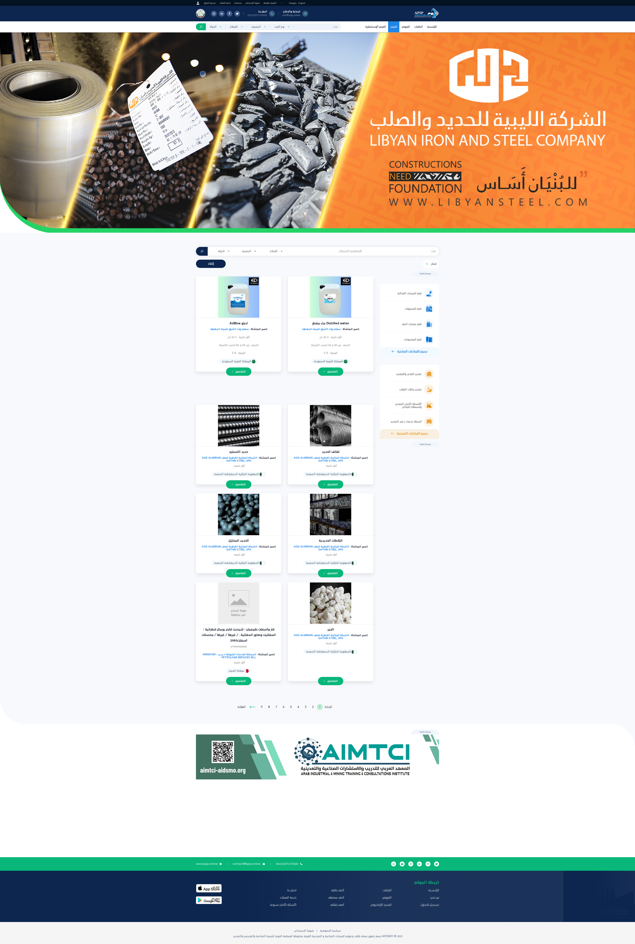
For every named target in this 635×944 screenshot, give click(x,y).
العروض (406, 27)
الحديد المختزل (239, 540)
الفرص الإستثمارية (375, 27)
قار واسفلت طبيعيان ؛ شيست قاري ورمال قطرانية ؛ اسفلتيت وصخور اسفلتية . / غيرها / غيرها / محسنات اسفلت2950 (239, 635)
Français (292, 3)
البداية (328, 707)
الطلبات (418, 27)
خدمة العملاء (225, 3)
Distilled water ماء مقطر (330, 323)
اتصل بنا (291, 890)
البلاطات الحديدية (330, 540)
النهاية (241, 707)
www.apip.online (206, 864)
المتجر (393, 27)
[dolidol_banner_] (317, 132)
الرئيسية (432, 27)
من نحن (434, 897)
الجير (330, 629)
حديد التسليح (238, 452)
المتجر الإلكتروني (380, 905)
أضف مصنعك (336, 897)
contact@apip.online (246, 864)
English (301, 3)
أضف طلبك (337, 890)
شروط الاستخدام (253, 3)
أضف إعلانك (337, 905)
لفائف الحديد (330, 452)
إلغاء (211, 263)
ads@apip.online (291, 15)
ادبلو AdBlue (239, 323)
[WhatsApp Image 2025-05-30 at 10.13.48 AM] (317, 757)
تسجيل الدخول (210, 3)
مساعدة (238, 3)
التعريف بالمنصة (270, 3)
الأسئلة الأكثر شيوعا (283, 905)
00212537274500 (257, 15)
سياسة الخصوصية (330, 931)
